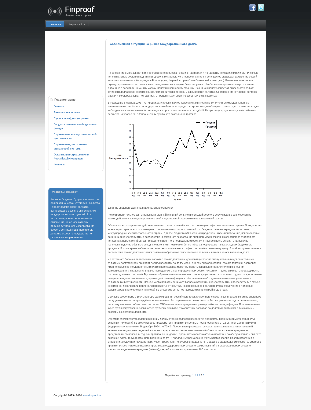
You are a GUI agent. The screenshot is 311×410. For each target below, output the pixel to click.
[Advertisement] (185, 58)
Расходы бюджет (65, 191)
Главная (55, 24)
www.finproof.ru (92, 395)
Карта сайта (77, 24)
